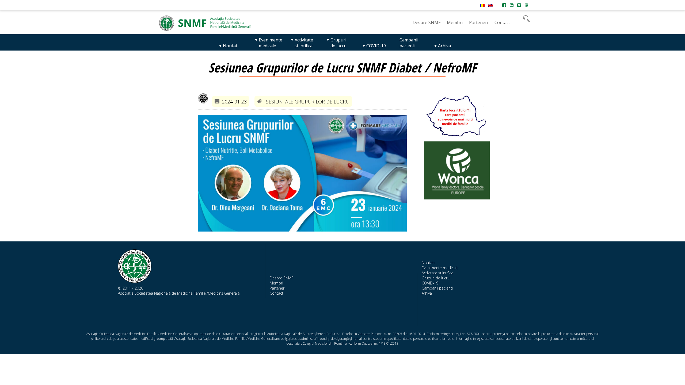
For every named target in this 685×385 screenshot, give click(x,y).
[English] (490, 6)
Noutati (428, 262)
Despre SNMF (281, 277)
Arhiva (427, 293)
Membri (276, 283)
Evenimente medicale (440, 267)
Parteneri (277, 288)
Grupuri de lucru (436, 277)
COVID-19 (430, 283)
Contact (276, 293)
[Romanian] (482, 6)
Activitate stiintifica (437, 272)
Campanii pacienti (437, 288)
